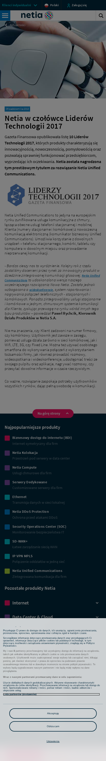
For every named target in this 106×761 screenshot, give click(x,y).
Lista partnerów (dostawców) (20, 694)
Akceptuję (53, 713)
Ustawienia (53, 741)
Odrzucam (53, 726)
